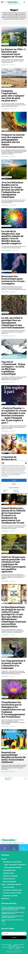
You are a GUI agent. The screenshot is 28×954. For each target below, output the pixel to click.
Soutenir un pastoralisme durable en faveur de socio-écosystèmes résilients (13, 757)
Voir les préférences (14, 487)
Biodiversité (5, 44)
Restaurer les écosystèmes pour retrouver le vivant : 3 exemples (13, 280)
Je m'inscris (14, 937)
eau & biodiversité (6, 85)
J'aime (4, 844)
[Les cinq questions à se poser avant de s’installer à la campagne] (14, 648)
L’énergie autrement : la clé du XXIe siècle (12, 920)
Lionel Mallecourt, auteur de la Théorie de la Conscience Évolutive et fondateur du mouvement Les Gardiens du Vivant (13, 515)
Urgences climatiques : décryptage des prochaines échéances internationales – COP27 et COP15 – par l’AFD (13, 908)
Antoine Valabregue (6, 250)
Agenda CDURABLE (6, 451)
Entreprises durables (7, 655)
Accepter (14, 480)
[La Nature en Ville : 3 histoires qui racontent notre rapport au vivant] (14, 36)
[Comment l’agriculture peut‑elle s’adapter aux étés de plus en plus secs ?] (14, 78)
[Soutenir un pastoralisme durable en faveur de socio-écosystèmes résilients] (14, 739)
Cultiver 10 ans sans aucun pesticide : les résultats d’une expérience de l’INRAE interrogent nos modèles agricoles (13, 564)
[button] (26, 463)
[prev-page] (2, 924)
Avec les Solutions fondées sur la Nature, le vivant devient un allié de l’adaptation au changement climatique (12, 189)
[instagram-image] (7, 789)
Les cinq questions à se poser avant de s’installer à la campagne (13, 664)
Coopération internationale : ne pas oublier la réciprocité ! (12, 916)
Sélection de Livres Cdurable (9, 356)
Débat (3, 402)
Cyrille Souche (4, 64)
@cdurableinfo (8, 778)
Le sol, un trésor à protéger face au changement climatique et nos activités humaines (12, 322)
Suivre (25, 778)
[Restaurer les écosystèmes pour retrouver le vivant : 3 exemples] (14, 263)
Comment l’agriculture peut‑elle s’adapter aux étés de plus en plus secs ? (12, 95)
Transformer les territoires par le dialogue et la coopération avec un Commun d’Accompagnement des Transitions (13, 709)
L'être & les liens (6, 226)
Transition (5, 601)
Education (4, 129)
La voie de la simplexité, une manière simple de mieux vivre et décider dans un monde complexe (12, 237)
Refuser (14, 484)
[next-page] (4, 924)
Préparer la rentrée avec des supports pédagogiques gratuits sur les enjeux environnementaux (13, 140)
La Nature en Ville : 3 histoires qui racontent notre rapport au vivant (13, 53)
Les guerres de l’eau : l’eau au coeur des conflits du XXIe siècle (13, 913)
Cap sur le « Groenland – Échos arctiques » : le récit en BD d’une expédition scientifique (13, 367)
